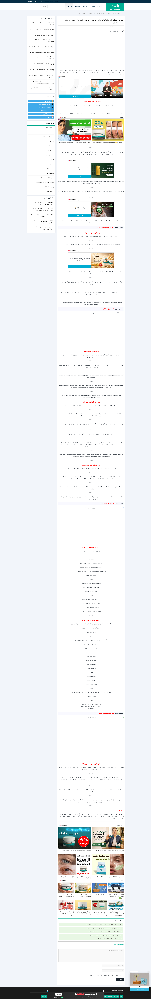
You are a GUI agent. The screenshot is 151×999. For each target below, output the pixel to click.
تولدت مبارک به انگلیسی (108, 309)
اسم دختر (47, 1)
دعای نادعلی (51, 150)
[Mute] (95, 96)
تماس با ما (30, 1)
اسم (121, 996)
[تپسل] (60, 77)
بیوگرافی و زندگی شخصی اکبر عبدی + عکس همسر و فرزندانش (105, 935)
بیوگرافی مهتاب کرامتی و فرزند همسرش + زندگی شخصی (107, 939)
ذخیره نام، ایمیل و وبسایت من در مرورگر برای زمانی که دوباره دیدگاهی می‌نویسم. (105, 975)
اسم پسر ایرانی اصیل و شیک (47, 178)
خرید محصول (79, 215)
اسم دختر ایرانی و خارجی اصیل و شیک (45, 182)
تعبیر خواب (40, 1)
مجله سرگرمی (107, 13)
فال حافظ (57, 1)
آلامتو (113, 13)
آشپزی (85, 6)
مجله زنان (77, 6)
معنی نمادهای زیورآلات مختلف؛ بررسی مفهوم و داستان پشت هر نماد (103, 928)
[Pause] (93, 96)
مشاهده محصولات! (139, 989)
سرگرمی (69, 6)
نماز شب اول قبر (50, 173)
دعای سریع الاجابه (50, 155)
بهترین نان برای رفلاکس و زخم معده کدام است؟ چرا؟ (41, 52)
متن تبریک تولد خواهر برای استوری (105, 227)
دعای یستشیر (51, 146)
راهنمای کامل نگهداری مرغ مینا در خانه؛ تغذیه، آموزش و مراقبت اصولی (103, 924)
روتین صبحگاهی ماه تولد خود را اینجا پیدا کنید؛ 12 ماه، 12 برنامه (104, 931)
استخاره (51, 1)
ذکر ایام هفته (51, 164)
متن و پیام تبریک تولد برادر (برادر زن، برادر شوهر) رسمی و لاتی (93, 20)
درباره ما (35, 1)
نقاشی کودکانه (50, 168)
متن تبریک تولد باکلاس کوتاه (106, 713)
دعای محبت (109, 996)
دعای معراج (51, 141)
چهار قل (52, 159)
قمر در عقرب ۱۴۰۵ (50, 127)
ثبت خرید (75, 96)
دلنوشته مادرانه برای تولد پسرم (106, 504)
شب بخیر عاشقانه (50, 132)
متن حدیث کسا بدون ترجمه (47, 136)
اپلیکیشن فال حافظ (49, 187)
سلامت (100, 6)
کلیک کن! (79, 176)
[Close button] (103, 991)
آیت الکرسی (43, 996)
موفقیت (92, 6)
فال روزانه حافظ (50, 191)
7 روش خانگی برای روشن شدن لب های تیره (44, 35)
